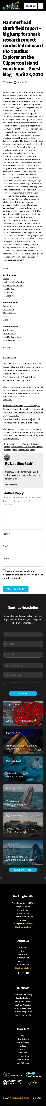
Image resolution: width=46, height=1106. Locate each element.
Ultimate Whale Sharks (13, 285)
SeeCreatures (23, 1059)
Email (6, 546)
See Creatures (9, 295)
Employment (23, 957)
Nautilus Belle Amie (23, 1001)
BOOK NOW (31, 6)
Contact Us (23, 961)
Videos (23, 1046)
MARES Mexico (23, 1063)
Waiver (23, 920)
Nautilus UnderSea (23, 1005)
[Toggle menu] (40, 6)
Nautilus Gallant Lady (23, 1008)
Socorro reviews (9, 333)
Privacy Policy (23, 913)
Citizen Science (9, 313)
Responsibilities (23, 906)
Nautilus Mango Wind (23, 1011)
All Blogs (6, 268)
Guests (6, 319)
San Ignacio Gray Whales (13, 282)
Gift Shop (23, 1052)
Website (6, 558)
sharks (32, 449)
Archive (9, 82)
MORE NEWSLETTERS (23, 870)
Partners (23, 947)
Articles (23, 1049)
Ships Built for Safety (23, 994)
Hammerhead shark (19, 446)
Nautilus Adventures (19, 1098)
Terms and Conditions (23, 916)
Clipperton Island (24, 444)
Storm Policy (23, 910)
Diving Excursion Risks (23, 923)
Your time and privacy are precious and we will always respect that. (21, 683)
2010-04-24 (22, 82)
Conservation (8, 309)
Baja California (10, 444)
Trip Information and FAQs (23, 903)
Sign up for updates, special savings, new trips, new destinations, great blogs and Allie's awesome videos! (23, 619)
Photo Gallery (23, 1042)
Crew (5, 316)
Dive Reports (8, 330)
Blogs (23, 1035)
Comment (8, 504)
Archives (6, 347)
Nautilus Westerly (23, 1015)
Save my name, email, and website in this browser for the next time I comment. (23, 575)
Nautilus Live (23, 964)
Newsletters (23, 1039)
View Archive (12, 484)
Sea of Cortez (8, 289)
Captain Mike (8, 306)
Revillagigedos (10, 449)
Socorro (6, 278)
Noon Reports (9, 340)
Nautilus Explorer (35, 446)
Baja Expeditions (23, 1056)
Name (6, 533)
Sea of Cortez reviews (12, 337)
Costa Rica (7, 292)
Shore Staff (23, 954)
